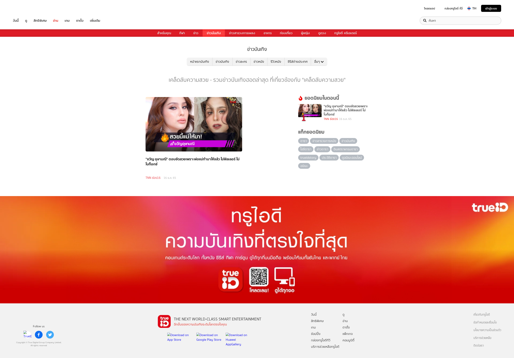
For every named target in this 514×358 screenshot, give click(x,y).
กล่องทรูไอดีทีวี (320, 340)
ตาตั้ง (80, 20)
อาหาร (268, 33)
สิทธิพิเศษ (40, 20)
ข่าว (195, 33)
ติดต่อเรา (478, 346)
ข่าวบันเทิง (214, 33)
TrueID (25, 8)
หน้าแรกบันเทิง (199, 61)
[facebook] (39, 335)
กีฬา (182, 33)
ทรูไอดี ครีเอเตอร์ (345, 33)
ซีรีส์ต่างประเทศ (298, 61)
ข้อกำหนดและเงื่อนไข (485, 322)
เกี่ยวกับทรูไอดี (481, 315)
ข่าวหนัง (259, 61)
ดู (26, 20)
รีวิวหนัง (276, 61)
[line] (27, 335)
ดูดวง (322, 33)
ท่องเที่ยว (286, 33)
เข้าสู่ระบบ (491, 8)
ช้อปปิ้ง (315, 333)
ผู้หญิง (305, 33)
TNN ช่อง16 (153, 178)
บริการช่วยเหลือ (482, 338)
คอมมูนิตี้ (348, 340)
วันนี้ (16, 20)
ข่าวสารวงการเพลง (242, 33)
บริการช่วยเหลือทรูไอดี (325, 346)
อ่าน (55, 20)
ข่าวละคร (241, 61)
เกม (67, 20)
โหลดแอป (429, 8)
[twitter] (50, 335)
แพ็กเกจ (348, 333)
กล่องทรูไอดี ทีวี (454, 8)
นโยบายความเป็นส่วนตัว (487, 330)
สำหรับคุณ (164, 33)
